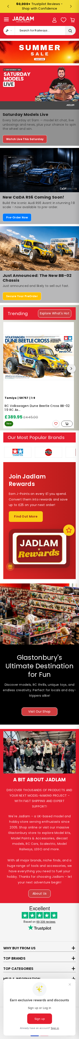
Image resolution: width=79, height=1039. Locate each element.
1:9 (33, 398)
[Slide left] (7, 368)
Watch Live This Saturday (24, 139)
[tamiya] (17, 452)
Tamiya (11, 398)
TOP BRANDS (14, 958)
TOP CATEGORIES (18, 968)
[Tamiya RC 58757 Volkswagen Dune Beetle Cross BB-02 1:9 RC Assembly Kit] (38, 357)
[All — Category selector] (9, 30)
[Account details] (54, 20)
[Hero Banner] (39, 52)
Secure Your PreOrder (22, 296)
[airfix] (48, 452)
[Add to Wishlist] (55, 423)
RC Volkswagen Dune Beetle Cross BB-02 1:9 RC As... (37, 408)
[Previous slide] (8, 6)
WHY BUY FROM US (19, 948)
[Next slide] (71, 6)
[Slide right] (71, 368)
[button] (6, 19)
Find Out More (26, 516)
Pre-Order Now (17, 217)
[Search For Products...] (70, 30)
